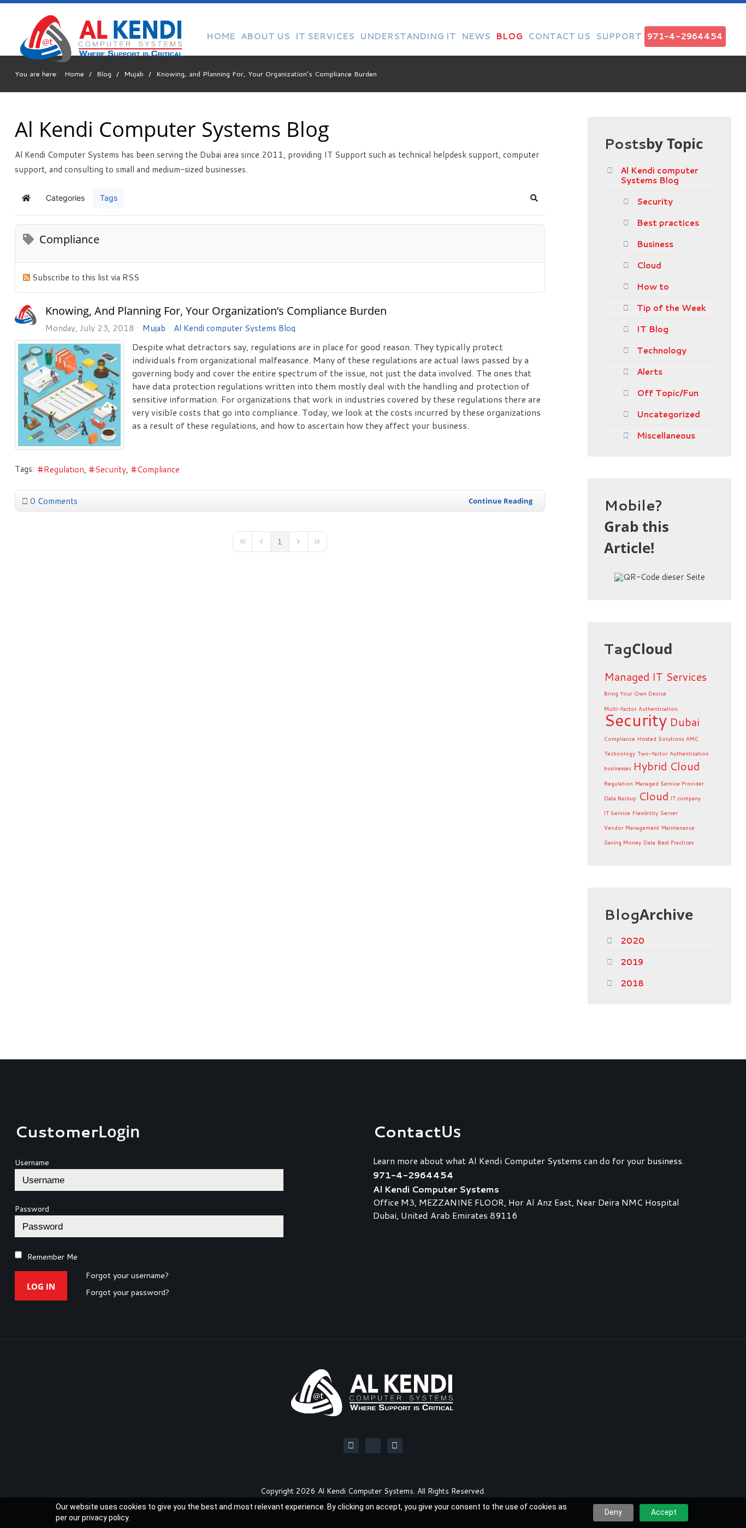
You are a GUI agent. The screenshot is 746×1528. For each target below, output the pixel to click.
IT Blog (652, 329)
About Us (265, 36)
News (475, 36)
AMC (692, 738)
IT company (686, 798)
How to (653, 286)
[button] (534, 198)
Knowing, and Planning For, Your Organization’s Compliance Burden (216, 311)
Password (32, 1208)
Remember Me (52, 1256)
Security (110, 469)
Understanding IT (408, 36)
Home (220, 36)
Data (649, 842)
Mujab (154, 327)
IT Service (617, 813)
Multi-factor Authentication (641, 708)
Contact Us (559, 36)
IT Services (324, 36)
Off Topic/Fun (667, 393)
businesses (617, 768)
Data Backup (620, 798)
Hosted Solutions (660, 738)
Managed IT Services (655, 676)
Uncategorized (668, 414)
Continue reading (500, 501)
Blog (509, 36)
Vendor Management (631, 827)
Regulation (64, 469)
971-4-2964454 (685, 36)
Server (669, 813)
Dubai (685, 722)
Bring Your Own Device (635, 693)
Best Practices (676, 842)
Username (32, 1162)
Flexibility (645, 813)
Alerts (649, 371)
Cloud (649, 265)
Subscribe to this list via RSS (85, 277)
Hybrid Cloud (666, 766)
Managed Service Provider (669, 783)
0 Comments (54, 501)
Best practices (668, 222)
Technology (661, 350)
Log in (41, 1286)
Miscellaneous (666, 435)
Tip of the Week (671, 308)
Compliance (158, 469)
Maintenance (678, 827)
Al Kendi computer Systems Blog (234, 327)
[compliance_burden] (69, 395)
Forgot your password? (127, 1293)
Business (655, 244)
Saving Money (622, 842)
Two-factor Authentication (673, 753)
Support (619, 36)
